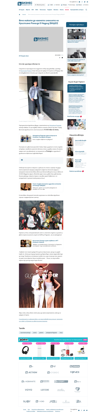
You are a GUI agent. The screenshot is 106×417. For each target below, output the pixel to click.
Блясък (67, 9)
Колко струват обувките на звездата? (43, 139)
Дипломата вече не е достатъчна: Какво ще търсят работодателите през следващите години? (76, 106)
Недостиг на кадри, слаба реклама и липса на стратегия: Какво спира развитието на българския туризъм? (76, 95)
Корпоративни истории (77, 9)
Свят (36, 9)
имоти (34, 332)
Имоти (62, 9)
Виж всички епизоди (73, 116)
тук (85, 339)
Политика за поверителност (38, 409)
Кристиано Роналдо (26, 71)
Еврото (28, 9)
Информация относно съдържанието (45, 411)
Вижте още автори (76, 171)
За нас (24, 409)
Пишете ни (57, 411)
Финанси (56, 9)
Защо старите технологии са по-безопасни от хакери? (76, 41)
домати (41, 332)
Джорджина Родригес (55, 125)
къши (61, 332)
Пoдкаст (49, 9)
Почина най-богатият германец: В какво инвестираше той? (76, 60)
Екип (29, 409)
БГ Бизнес (21, 9)
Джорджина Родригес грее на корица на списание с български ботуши (45, 136)
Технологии (43, 9)
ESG (33, 9)
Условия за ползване (30, 411)
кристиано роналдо (25, 332)
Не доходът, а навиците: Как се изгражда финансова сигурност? (76, 86)
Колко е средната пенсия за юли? (75, 75)
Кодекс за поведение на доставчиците (54, 409)
